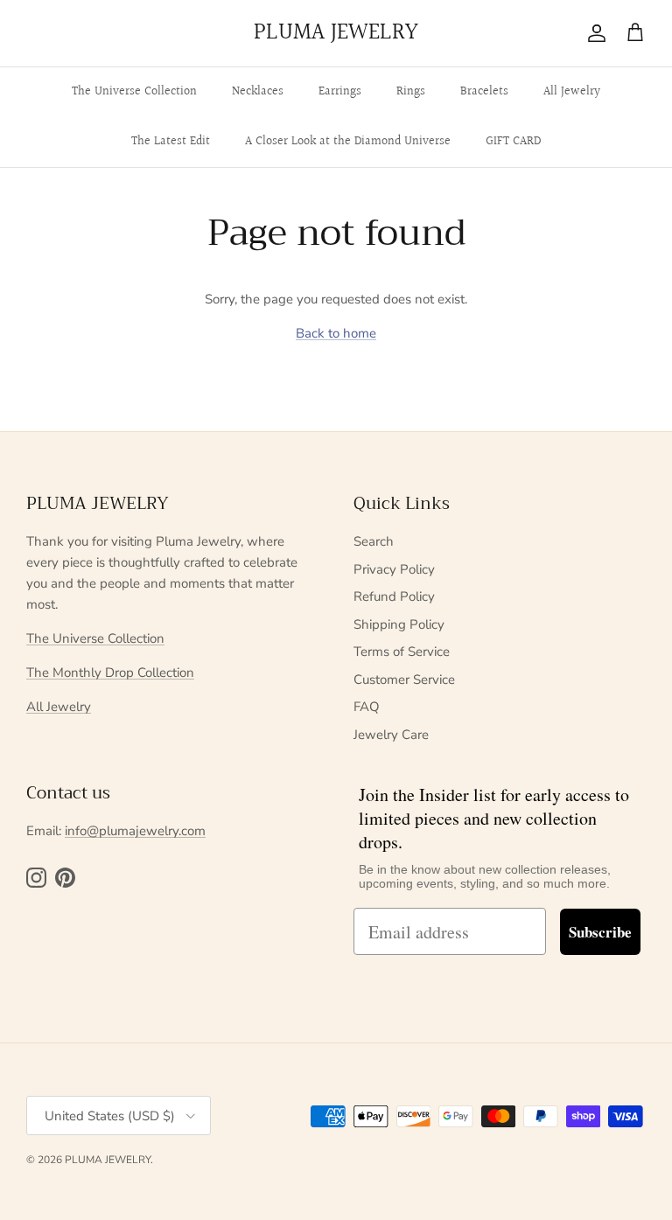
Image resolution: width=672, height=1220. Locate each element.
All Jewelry (571, 91)
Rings (410, 91)
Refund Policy (394, 596)
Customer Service (404, 679)
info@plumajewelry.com (135, 831)
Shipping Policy (399, 624)
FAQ (367, 706)
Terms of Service (402, 651)
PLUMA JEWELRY (107, 1160)
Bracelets (484, 91)
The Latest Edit (170, 141)
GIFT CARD (513, 141)
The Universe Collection (134, 91)
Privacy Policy (394, 569)
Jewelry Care (391, 734)
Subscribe (600, 932)
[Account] (593, 33)
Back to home (336, 333)
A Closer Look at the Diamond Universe (348, 141)
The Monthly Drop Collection (110, 672)
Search (374, 541)
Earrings (339, 91)
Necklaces (258, 91)
